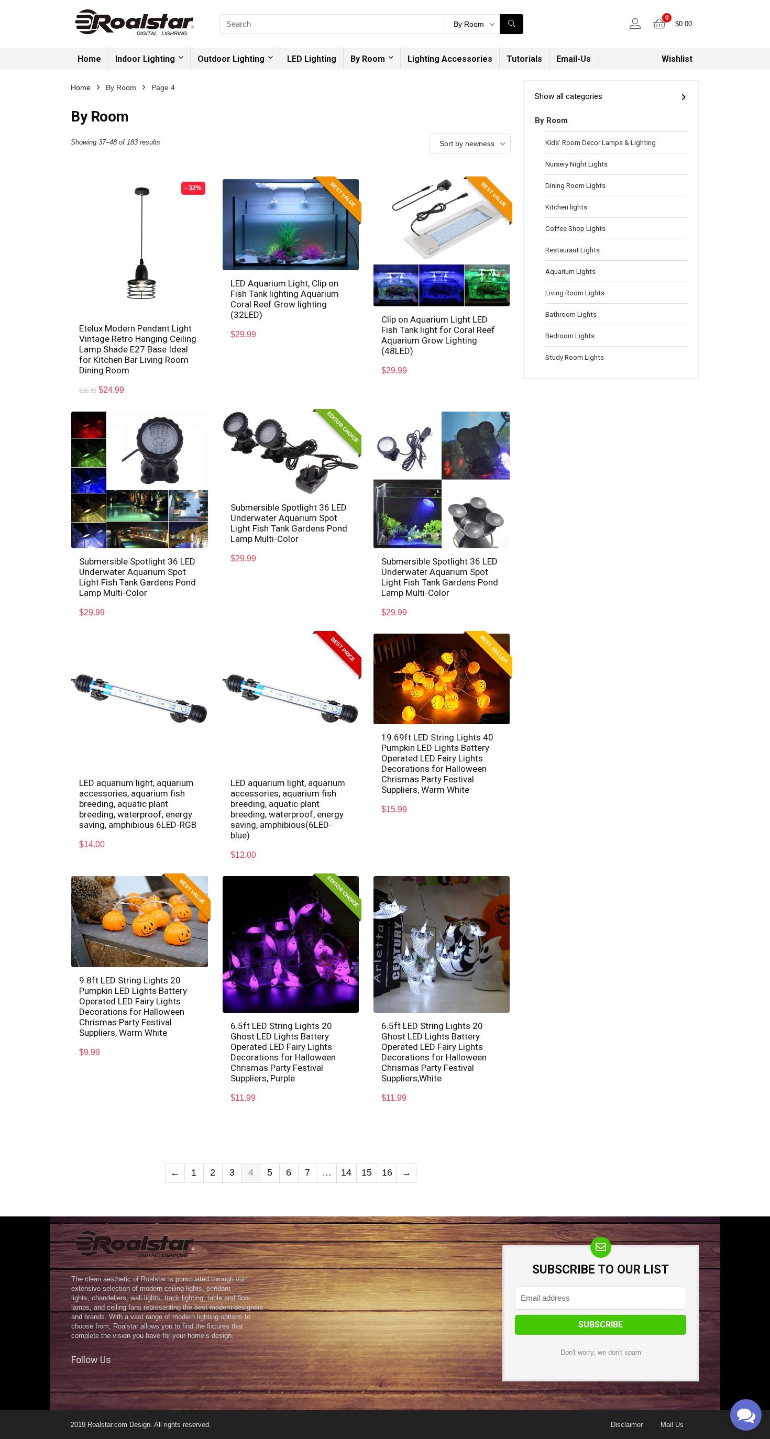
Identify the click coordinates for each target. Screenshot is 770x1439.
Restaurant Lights (572, 250)
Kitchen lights (566, 207)
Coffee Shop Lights (575, 228)
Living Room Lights (574, 293)
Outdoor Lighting (231, 59)
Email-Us (573, 59)
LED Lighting (311, 59)
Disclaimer (627, 1425)
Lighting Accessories (450, 59)
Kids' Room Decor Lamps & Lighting (600, 142)
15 (366, 1172)
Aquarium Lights (570, 271)
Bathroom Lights (571, 314)
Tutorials (524, 59)
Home (89, 59)
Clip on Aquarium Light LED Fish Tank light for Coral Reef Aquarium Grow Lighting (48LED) (438, 335)
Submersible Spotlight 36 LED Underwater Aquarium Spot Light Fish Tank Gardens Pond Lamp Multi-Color (137, 577)
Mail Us (672, 1425)
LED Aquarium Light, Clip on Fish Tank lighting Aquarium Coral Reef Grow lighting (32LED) (284, 299)
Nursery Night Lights (576, 164)
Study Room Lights (574, 357)
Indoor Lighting (145, 59)
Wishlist (677, 59)
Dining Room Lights (575, 185)
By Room (367, 59)
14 (346, 1172)
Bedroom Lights (570, 335)
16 (387, 1172)
